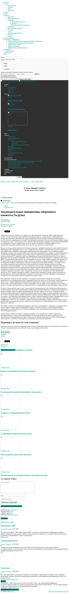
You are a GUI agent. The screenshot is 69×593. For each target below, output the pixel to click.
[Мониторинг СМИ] (14, 95)
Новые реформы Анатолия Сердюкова (16, 454)
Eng (5, 54)
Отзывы (10, 7)
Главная (6, 2)
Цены (6, 13)
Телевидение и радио (14, 44)
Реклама (10, 30)
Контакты (7, 49)
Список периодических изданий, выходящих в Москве (25, 41)
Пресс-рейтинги (9, 38)
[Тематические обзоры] (11, 104)
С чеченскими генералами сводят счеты (16, 433)
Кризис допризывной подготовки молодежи (18, 371)
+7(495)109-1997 (9, 51)
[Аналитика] (17, 125)
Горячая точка (8, 207)
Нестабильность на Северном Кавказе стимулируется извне (24, 475)
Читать (11, 511)
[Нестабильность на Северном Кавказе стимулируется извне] (10, 470)
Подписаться (14, 514)
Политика (11, 26)
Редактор (5, 219)
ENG (5, 66)
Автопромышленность (18, 21)
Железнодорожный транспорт (21, 25)
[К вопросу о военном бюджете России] (10, 407)
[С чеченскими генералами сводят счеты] (10, 428)
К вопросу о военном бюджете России (15, 413)
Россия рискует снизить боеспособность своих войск (21, 392)
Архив (10, 36)
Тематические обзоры (16, 109)
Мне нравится (12, 510)
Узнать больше (5, 331)
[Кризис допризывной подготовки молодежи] (10, 366)
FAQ (9, 8)
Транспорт (11, 20)
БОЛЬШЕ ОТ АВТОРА (23, 350)
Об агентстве (12, 5)
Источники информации (11, 39)
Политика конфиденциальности (58, 591)
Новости (7, 15)
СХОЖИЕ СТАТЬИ (8, 350)
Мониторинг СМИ (15, 100)
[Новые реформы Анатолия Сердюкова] (10, 449)
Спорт (10, 31)
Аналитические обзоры (15, 33)
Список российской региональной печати (21, 43)
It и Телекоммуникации (15, 28)
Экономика (11, 17)
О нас (6, 4)
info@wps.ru (8, 52)
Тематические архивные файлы (17, 47)
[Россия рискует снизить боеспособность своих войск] (10, 387)
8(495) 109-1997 (7, 197)
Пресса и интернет (13, 46)
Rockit (12, 591)
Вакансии (11, 10)
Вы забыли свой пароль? (8, 76)
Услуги (6, 12)
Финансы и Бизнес (13, 18)
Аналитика (12, 130)
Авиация (14, 23)
